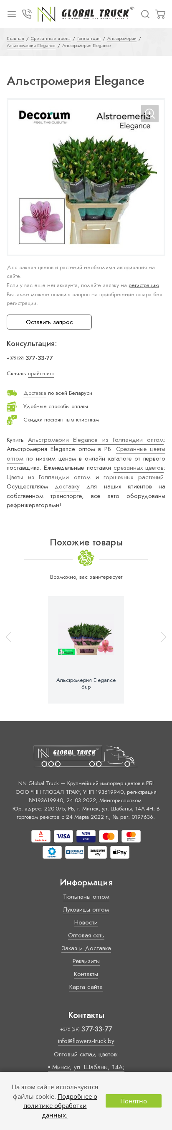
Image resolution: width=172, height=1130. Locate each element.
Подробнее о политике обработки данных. (60, 1105)
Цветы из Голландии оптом (49, 477)
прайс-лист (41, 373)
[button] (160, 650)
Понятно (133, 1101)
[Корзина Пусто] (160, 14)
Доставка (34, 393)
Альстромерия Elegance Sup (86, 683)
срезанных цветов (139, 467)
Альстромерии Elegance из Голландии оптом (96, 439)
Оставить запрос (49, 322)
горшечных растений (134, 477)
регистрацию (144, 285)
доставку (67, 486)
